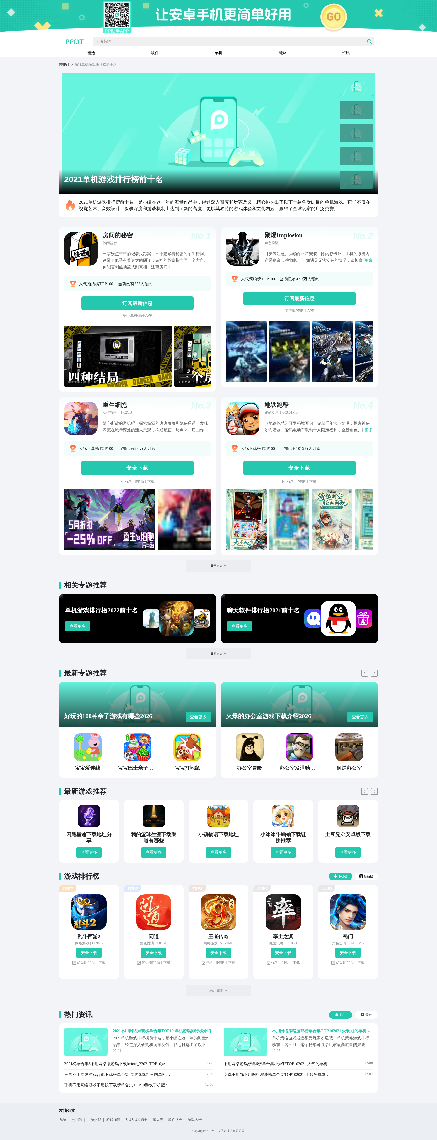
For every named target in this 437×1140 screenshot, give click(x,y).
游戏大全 (195, 1120)
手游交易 (94, 1120)
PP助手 (64, 65)
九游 (62, 1120)
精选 (91, 53)
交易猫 (76, 1120)
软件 (155, 53)
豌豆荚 (158, 1120)
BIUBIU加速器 (136, 1120)
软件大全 (175, 1120)
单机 (218, 53)
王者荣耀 (103, 41)
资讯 (346, 53)
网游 (282, 53)
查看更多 (78, 626)
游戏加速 (113, 1120)
